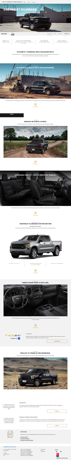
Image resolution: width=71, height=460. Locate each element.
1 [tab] (37, 399)
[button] (33, 55)
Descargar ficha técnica (24, 438)
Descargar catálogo (24, 437)
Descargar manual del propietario (26, 440)
